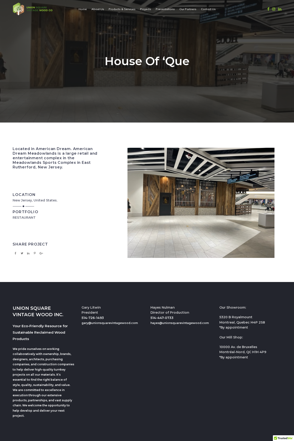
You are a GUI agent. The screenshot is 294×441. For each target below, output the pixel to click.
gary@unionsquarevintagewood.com (110, 323)
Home (83, 9)
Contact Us (208, 9)
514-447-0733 (161, 318)
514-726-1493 (93, 318)
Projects (145, 9)
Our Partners (187, 9)
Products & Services (122, 9)
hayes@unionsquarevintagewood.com (179, 323)
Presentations (165, 9)
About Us (97, 9)
